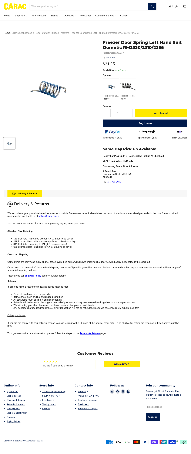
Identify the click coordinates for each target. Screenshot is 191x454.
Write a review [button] (121, 364)
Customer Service (105, 15)
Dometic (110, 57)
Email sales (83, 404)
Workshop (85, 15)
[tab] (24, 193)
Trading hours (49, 404)
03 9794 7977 (114, 182)
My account (12, 391)
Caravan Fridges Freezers (55, 33)
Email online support (87, 408)
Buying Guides (13, 421)
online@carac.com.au (49, 216)
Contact (124, 15)
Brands (55, 15)
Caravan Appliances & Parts (26, 33)
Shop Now (20, 15)
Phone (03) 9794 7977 (88, 396)
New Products (38, 15)
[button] (184, 6)
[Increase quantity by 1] (129, 113)
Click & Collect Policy (17, 413)
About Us (69, 15)
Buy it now (145, 123)
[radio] (111, 89)
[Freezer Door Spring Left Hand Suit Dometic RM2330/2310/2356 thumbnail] (9, 143)
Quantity (107, 106)
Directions (47, 400)
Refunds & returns (16, 404)
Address (82, 391)
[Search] (152, 6)
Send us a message (87, 400)
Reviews (46, 408)
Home (7, 15)
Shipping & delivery (16, 400)
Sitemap (11, 417)
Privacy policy (13, 408)
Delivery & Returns (27, 193)
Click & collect (14, 396)
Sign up (153, 417)
